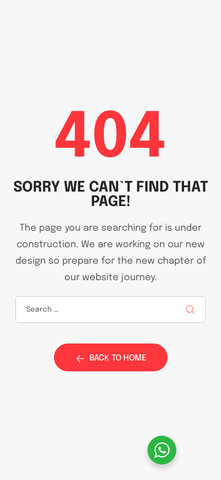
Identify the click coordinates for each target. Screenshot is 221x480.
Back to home (117, 358)
